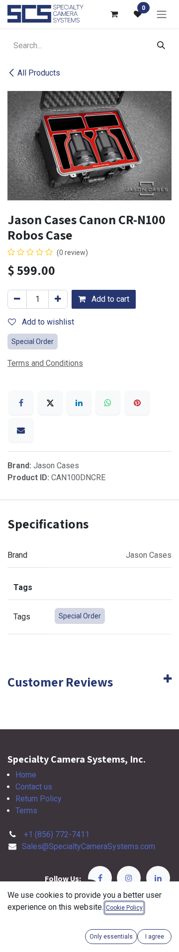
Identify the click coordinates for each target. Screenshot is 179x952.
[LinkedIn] (79, 403)
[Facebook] (21, 403)
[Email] (21, 430)
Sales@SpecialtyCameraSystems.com (88, 846)
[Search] (161, 45)
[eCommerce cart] (114, 14)
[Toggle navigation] (162, 14)
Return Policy (38, 798)
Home (25, 774)
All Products (38, 73)
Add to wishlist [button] (47, 322)
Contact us (33, 786)
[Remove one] (17, 299)
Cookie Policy (124, 907)
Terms (26, 810)
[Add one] (58, 299)
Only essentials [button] (111, 936)
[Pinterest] (137, 403)
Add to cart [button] (109, 299)
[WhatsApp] (108, 403)
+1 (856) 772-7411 (57, 834)
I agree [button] (154, 936)
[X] (50, 403)
